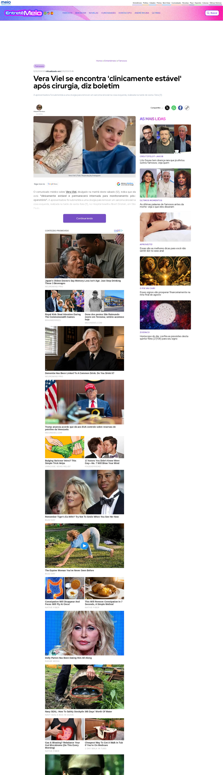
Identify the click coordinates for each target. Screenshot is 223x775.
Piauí (192, 3)
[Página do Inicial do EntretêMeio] (23, 12)
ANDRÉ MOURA (142, 13)
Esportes (198, 3)
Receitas (185, 3)
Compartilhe (157, 108)
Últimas (156, 13)
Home (99, 60)
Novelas (93, 13)
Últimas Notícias (215, 3)
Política (145, 3)
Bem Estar (166, 3)
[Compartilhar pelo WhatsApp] (173, 107)
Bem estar (80, 13)
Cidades (152, 3)
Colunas (205, 3)
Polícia (159, 3)
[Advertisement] (111, 38)
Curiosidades (176, 3)
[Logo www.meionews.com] (6, 3)
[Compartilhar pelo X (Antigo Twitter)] (167, 107)
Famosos (67, 13)
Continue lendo (84, 218)
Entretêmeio (137, 3)
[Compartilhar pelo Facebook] (180, 107)
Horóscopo (125, 13)
